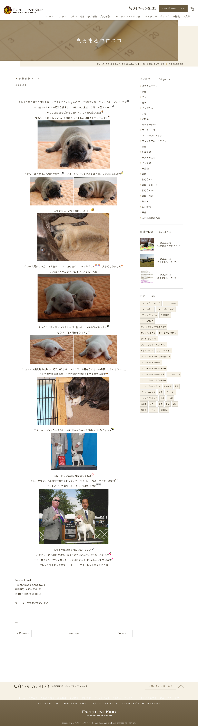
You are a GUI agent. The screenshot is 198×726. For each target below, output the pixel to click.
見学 (144, 102)
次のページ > (124, 633)
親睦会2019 (148, 190)
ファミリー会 (148, 129)
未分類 (145, 168)
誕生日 (145, 201)
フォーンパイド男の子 (168, 333)
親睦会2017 (148, 179)
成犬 (175, 404)
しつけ (170, 398)
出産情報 (146, 151)
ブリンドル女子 (174, 374)
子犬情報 (146, 162)
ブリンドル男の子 (148, 333)
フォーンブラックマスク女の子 (153, 344)
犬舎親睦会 (165, 315)
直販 (144, 91)
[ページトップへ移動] (181, 686)
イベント (153, 410)
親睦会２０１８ (150, 184)
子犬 (17, 622)
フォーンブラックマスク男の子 (153, 327)
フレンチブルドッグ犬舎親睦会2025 (155, 356)
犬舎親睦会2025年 (151, 217)
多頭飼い (164, 410)
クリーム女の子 (170, 303)
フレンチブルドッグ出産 (151, 362)
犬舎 (144, 113)
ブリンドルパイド (164, 350)
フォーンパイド (147, 309)
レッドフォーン (147, 350)
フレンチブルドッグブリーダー (153, 368)
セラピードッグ (150, 124)
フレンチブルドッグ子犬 (154, 140)
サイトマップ (154, 703)
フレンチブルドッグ (152, 135)
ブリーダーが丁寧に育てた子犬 (31, 603)
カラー (152, 404)
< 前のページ (23, 633)
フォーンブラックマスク (150, 303)
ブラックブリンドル (149, 315)
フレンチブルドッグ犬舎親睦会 (153, 380)
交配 (167, 404)
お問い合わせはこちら (173, 8)
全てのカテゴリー (151, 85)
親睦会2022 (148, 195)
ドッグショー (148, 107)
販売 (160, 404)
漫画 (176, 386)
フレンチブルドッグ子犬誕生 (152, 374)
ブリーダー (170, 392)
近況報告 (146, 206)
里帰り (145, 212)
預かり (143, 410)
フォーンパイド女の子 (166, 309)
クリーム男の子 (147, 321)
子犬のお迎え (148, 157)
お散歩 (145, 118)
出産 (144, 146)
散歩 (162, 398)
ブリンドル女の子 (148, 392)
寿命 (160, 392)
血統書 (143, 404)
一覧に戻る (74, 633)
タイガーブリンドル (149, 338)
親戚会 (145, 173)
